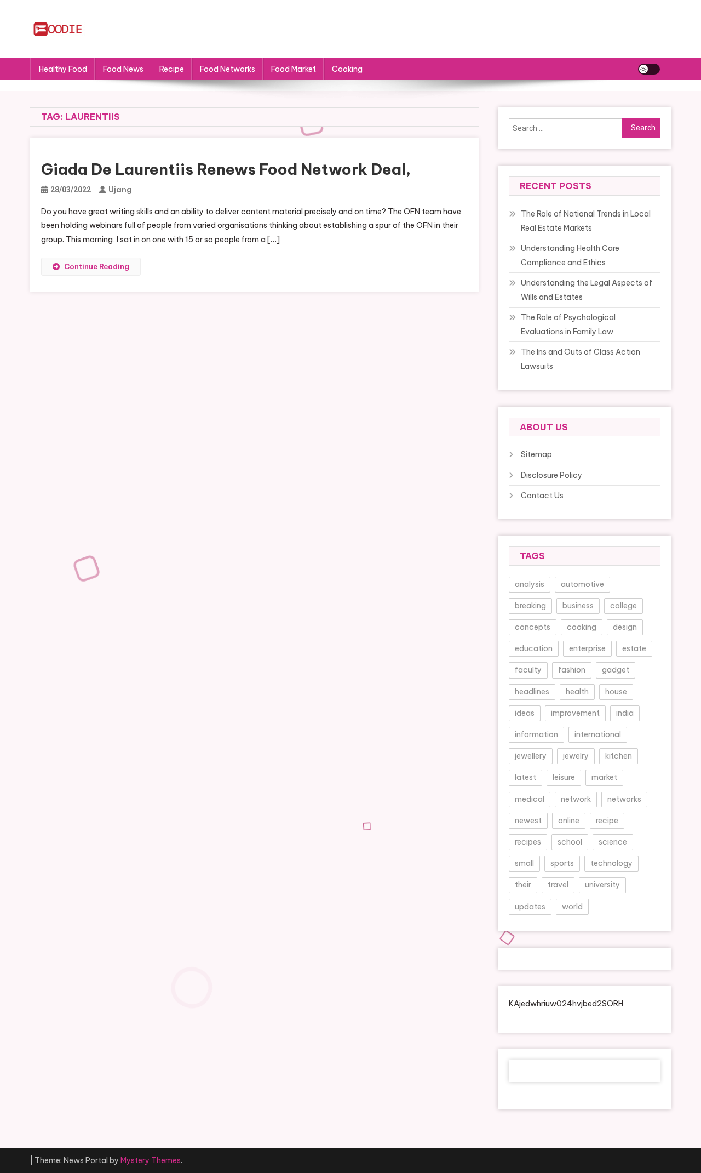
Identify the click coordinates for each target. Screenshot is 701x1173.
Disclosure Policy (551, 475)
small (524, 863)
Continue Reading (96, 266)
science (613, 842)
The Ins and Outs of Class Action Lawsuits (580, 359)
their (523, 885)
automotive (582, 584)
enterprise (587, 648)
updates (530, 907)
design (625, 627)
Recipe (171, 69)
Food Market (293, 69)
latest (525, 777)
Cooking (347, 69)
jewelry (576, 756)
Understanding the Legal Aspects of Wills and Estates (586, 290)
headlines (532, 692)
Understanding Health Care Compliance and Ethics (570, 255)
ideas (525, 713)
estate (634, 648)
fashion (571, 670)
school (570, 842)
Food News (123, 69)
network (576, 799)
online (568, 820)
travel (558, 885)
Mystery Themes (150, 1160)
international (597, 734)
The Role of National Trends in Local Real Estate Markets (586, 221)
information (536, 734)
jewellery (531, 756)
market (604, 777)
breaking (530, 606)
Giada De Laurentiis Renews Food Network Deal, (226, 169)
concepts (532, 627)
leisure (564, 777)
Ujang (120, 190)
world (572, 907)
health (577, 692)
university (602, 885)
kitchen (618, 756)
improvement (575, 713)
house (616, 692)
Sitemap (536, 454)
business (578, 606)
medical (529, 799)
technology (611, 863)
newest (528, 820)
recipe (607, 820)
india (625, 713)
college (623, 606)
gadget (615, 670)
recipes (528, 842)
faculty (528, 670)
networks (624, 799)
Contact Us (542, 495)
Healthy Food (63, 69)
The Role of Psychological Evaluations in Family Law (568, 324)
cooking (581, 627)
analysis (529, 584)
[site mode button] (649, 69)
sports (562, 863)
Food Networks (227, 69)
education (534, 648)
